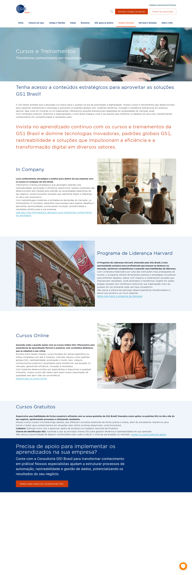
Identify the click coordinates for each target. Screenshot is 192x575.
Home (20, 23)
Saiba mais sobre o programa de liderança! (119, 296)
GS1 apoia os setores (104, 23)
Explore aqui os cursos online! (31, 378)
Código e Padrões (57, 23)
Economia (85, 23)
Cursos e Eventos (126, 23)
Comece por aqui (36, 23)
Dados (73, 23)
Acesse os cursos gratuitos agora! (148, 434)
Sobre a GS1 (167, 23)
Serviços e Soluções (148, 23)
